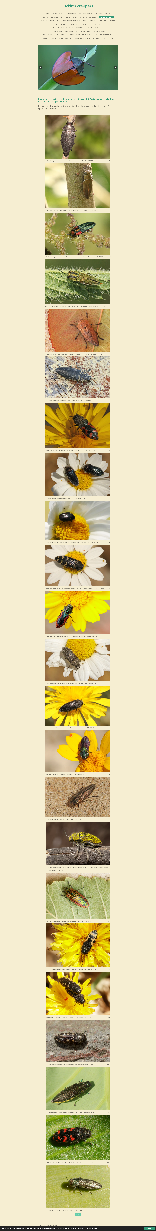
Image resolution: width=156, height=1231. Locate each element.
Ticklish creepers (78, 6)
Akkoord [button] (149, 1228)
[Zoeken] (112, 38)
